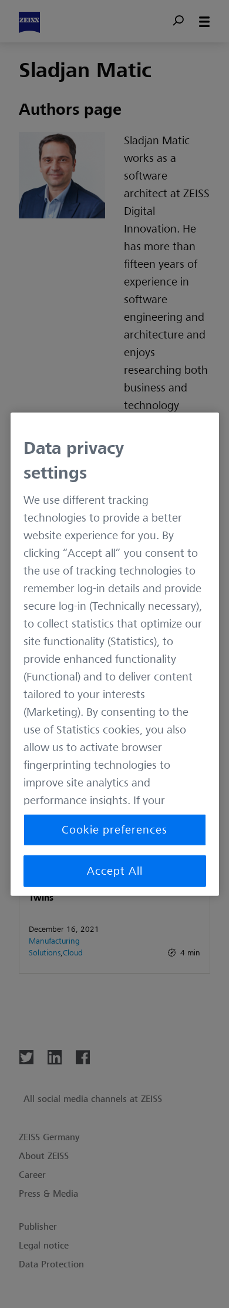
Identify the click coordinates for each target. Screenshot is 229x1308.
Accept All (115, 871)
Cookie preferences (114, 829)
